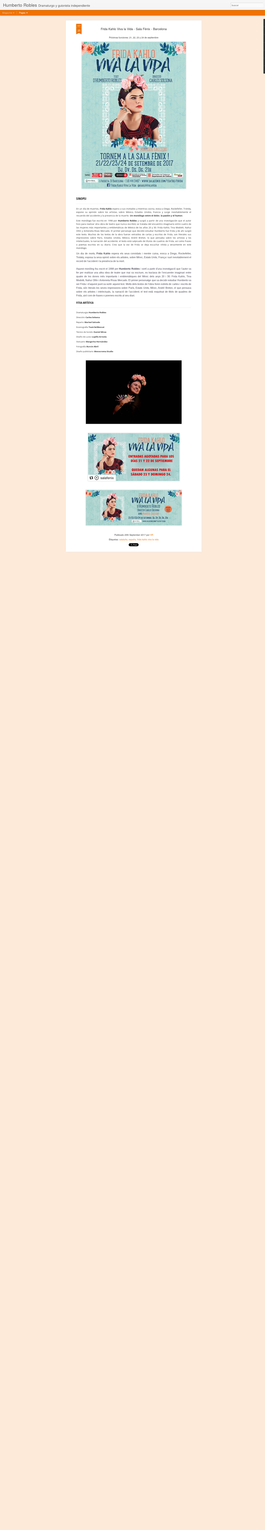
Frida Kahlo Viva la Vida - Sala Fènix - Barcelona (134, 29)
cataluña (123, 539)
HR (151, 534)
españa (132, 539)
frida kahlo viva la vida (148, 539)
